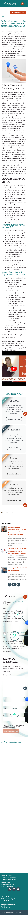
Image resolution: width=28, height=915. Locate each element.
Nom (4, 700)
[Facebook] (10, 584)
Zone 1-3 (3, 906)
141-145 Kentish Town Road (7, 884)
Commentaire (7, 674)
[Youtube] (18, 584)
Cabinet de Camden (6, 882)
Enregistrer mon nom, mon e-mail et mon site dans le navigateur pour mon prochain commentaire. (14, 726)
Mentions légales (18, 912)
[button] (22, 3)
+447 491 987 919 (5, 908)
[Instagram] (14, 584)
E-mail (5, 708)
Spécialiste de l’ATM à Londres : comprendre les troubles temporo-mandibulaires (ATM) (17, 551)
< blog (2, 16)
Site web (5, 715)
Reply (4, 626)
